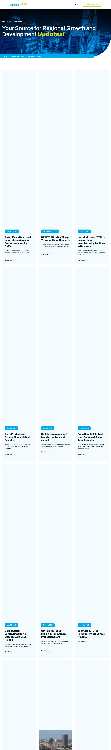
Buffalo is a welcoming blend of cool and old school (54, 440)
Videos (39, 56)
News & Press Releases (17, 56)
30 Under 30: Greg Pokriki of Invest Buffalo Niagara (91, 639)
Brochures (31, 56)
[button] (75, 4)
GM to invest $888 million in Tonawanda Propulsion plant (53, 639)
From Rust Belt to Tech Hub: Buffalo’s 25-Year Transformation (90, 440)
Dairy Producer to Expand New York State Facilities (18, 440)
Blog (5, 56)
